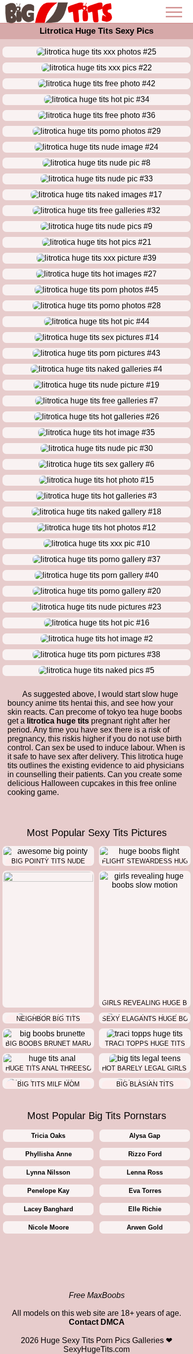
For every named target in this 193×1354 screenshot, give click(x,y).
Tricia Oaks (48, 1135)
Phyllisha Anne (48, 1154)
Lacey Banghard (48, 1209)
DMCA (112, 1322)
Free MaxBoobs (97, 1295)
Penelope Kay (48, 1190)
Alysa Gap (144, 1135)
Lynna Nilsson (48, 1172)
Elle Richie (144, 1209)
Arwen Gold (145, 1227)
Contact (83, 1322)
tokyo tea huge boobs (144, 712)
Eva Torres (145, 1190)
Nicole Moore (48, 1227)
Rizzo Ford (145, 1154)
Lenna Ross (145, 1172)
